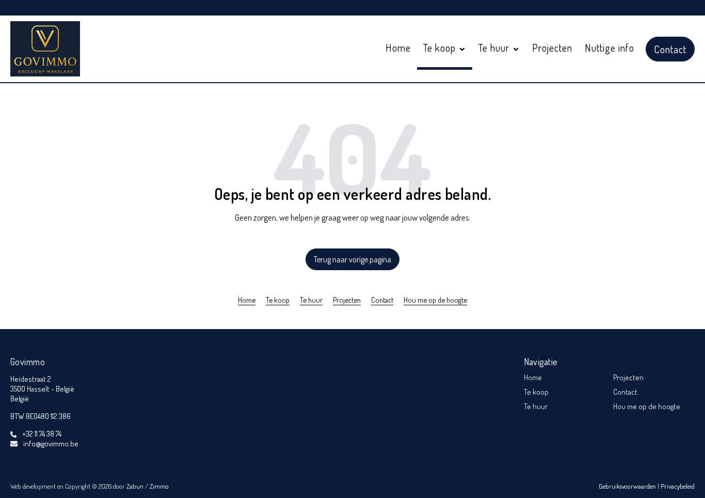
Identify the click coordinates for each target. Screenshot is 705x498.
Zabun (134, 486)
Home (398, 47)
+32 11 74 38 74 (41, 434)
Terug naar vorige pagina (352, 259)
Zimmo (159, 486)
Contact (670, 49)
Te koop (278, 299)
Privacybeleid (678, 486)
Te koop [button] (440, 47)
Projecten (552, 47)
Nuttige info (609, 47)
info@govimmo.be (50, 443)
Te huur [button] (495, 47)
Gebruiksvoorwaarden (628, 486)
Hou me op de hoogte (435, 299)
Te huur (311, 299)
